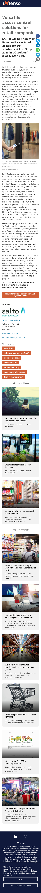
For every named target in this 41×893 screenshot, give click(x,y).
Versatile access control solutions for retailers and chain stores (20, 419)
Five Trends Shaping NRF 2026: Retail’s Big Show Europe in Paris (19, 616)
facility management (13, 377)
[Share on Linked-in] (38, 45)
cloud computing (11, 358)
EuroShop (8, 348)
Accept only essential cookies (20, 885)
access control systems (14, 372)
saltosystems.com (10, 333)
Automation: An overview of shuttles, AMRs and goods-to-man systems (19, 667)
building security (11, 367)
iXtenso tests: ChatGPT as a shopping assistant (16, 762)
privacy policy (23, 871)
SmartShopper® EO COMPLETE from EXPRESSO (20, 715)
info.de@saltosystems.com (13, 337)
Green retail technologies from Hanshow (18, 466)
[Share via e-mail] (38, 59)
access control (10, 362)
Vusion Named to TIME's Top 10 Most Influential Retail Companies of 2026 (20, 567)
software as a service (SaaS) (16, 353)
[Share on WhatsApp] (38, 50)
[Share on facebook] (38, 36)
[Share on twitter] (38, 41)
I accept (20, 879)
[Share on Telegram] (38, 55)
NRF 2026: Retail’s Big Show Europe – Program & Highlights (20, 809)
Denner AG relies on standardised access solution (19, 512)
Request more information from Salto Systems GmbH (20, 295)
